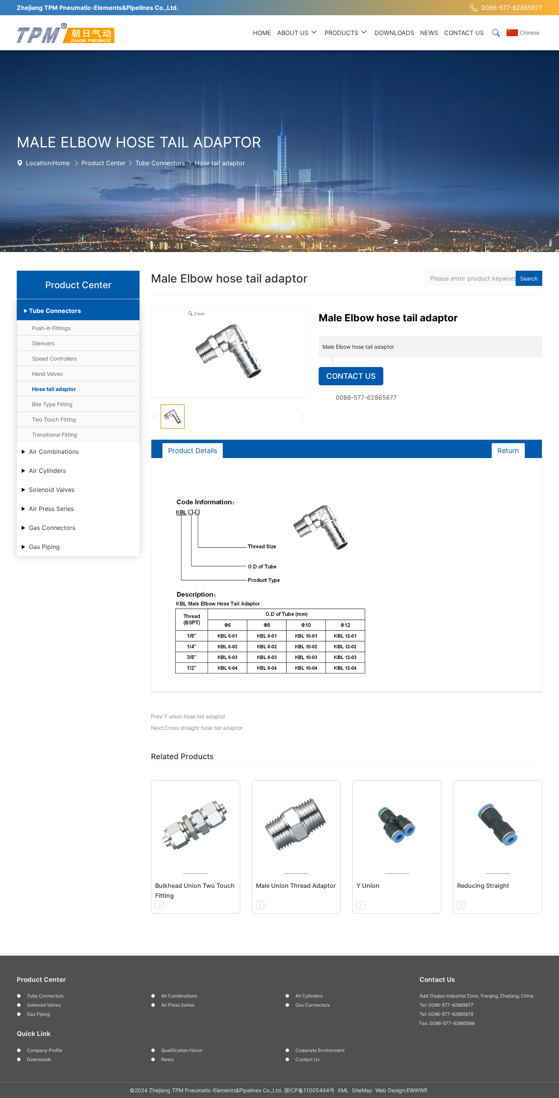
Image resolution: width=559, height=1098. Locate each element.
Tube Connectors (160, 163)
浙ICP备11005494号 (309, 1090)
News (167, 1059)
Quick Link (34, 1033)
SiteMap (362, 1090)
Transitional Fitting (54, 434)
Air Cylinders (47, 470)
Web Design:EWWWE (401, 1090)
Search (529, 278)
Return (508, 451)
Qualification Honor (181, 1050)
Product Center (103, 163)
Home (61, 163)
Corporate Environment (320, 1050)
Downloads (39, 1059)
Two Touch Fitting (54, 419)
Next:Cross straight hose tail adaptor (197, 728)
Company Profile (44, 1050)
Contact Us (351, 376)
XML (343, 1090)
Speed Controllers (54, 358)
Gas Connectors (52, 527)
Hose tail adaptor (220, 163)
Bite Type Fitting (52, 404)
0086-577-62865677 (511, 7)
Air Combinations (54, 451)
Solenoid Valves (52, 489)
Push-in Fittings (51, 328)
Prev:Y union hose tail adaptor (188, 716)
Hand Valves (47, 373)
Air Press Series (51, 508)
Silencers (43, 343)
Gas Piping (44, 547)
